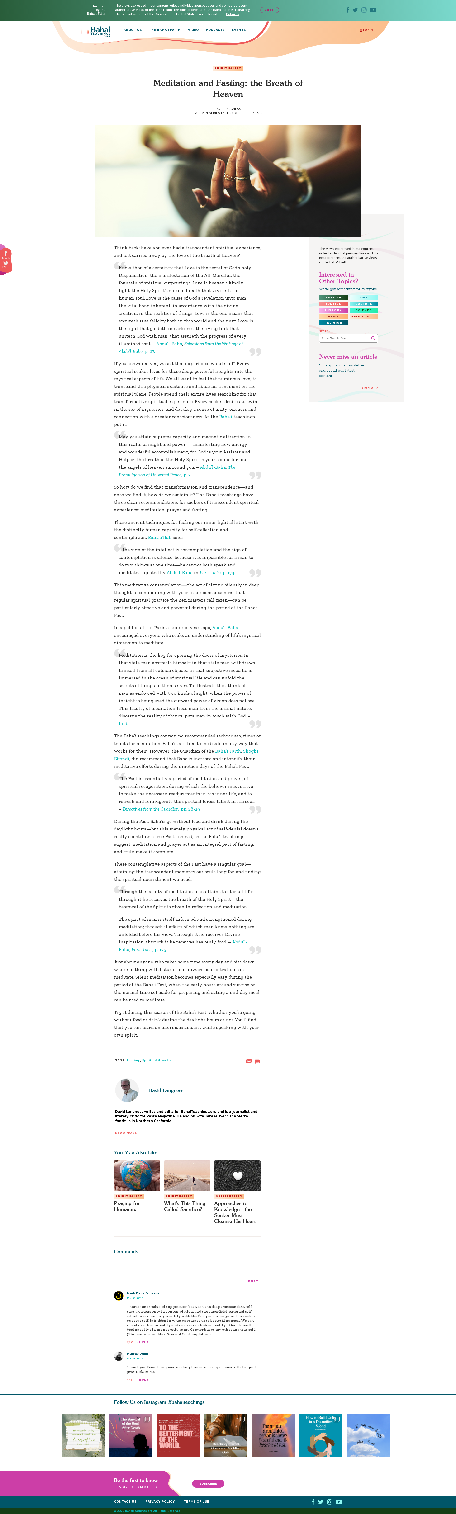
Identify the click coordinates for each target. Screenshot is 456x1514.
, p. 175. (149, 949)
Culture (363, 304)
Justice (333, 304)
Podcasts (215, 30)
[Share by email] (250, 1061)
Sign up (368, 387)
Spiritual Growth (156, 1060)
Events (239, 30)
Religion (333, 323)
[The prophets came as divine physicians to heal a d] (323, 1435)
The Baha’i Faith (165, 30)
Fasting (133, 1060)
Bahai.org (242, 9)
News (333, 316)
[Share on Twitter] (5, 263)
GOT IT (269, 10)
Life (364, 297)
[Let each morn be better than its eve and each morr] (370, 1435)
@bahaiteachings (186, 1402)
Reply (142, 1341)
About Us (133, 30)
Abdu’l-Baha (169, 343)
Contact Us (125, 1501)
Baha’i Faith (228, 751)
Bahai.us (232, 14)
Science (364, 310)
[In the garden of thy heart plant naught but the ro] (83, 1435)
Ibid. (123, 723)
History (333, 310)
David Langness (165, 1090)
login (367, 30)
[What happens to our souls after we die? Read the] (130, 1435)
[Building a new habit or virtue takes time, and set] (228, 1435)
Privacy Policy (160, 1501)
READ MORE (126, 1132)
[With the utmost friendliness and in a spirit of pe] (178, 1435)
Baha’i (225, 417)
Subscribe (208, 1483)
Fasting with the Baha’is (242, 113)
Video (193, 30)
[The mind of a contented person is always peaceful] (275, 1435)
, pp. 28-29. (161, 809)
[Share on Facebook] (6, 253)
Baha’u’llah (160, 537)
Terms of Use (196, 1501)
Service (334, 297)
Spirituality (228, 68)
